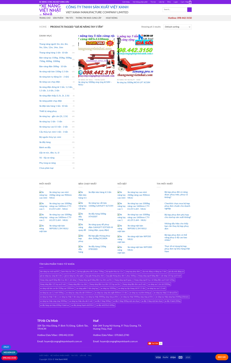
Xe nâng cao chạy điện (49, 82)
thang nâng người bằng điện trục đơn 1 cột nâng (58, 280)
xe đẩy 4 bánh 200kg (172, 301)
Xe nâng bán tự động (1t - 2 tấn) (54, 77)
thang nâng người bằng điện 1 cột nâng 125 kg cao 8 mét (159, 276)
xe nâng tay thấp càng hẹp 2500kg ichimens (172, 297)
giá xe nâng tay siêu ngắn (74, 276)
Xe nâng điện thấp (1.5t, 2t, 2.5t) (54, 96)
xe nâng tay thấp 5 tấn (48, 297)
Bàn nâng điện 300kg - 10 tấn (53, 66)
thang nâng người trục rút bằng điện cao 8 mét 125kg (154, 280)
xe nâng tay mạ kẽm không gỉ (140, 293)
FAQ (169, 2)
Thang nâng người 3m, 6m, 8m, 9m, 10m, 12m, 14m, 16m (53, 46)
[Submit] (189, 9)
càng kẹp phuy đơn (133, 271)
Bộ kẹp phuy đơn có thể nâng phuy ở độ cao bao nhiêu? (176, 237)
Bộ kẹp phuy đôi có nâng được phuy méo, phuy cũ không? (176, 194)
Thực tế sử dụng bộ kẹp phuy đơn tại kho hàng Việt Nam (177, 248)
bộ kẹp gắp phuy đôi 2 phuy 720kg (91, 271)
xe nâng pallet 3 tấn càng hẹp (87, 288)
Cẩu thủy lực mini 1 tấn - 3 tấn (53, 132)
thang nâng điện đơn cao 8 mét (134, 284)
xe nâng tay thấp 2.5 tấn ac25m (165, 293)
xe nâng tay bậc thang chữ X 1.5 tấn (131, 288)
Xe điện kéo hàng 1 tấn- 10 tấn (53, 106)
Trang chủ (45, 18)
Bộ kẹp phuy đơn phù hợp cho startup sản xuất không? (178, 216)
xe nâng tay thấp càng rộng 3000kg (53, 301)
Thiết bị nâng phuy (48, 111)
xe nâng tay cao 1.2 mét (156, 288)
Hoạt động (112, 18)
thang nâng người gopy (123, 280)
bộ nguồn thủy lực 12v (114, 271)
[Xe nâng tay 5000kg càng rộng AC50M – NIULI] (96, 55)
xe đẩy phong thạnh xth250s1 (82, 305)
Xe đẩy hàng (45, 142)
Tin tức (153, 2)
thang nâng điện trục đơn (77, 284)
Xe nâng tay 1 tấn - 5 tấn (50, 122)
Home (43, 27)
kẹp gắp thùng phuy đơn (95, 276)
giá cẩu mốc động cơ (176, 271)
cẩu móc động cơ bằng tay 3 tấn (154, 271)
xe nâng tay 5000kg (108, 288)
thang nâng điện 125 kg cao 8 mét (53, 284)
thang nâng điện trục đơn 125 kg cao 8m (105, 284)
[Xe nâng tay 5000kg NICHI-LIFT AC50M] (135, 55)
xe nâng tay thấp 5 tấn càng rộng (71, 297)
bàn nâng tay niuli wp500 (49, 271)
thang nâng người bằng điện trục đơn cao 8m (95, 280)
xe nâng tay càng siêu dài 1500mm (79, 293)
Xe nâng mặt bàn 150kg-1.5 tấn (53, 72)
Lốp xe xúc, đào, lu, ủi (49, 153)
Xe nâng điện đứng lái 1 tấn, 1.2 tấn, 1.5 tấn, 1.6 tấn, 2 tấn (56, 89)
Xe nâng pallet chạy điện (50, 101)
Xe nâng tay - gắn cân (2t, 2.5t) (53, 116)
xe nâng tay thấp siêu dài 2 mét (81, 301)
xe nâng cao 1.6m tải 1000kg (159, 284)
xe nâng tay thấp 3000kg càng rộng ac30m (102, 297)
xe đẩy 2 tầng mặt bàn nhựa (152, 301)
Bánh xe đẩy (45, 147)
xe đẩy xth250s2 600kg (105, 305)
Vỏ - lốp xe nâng (46, 158)
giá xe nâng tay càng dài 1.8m (51, 276)
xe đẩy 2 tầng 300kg (103, 301)
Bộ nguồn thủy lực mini (50, 137)
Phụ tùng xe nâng (47, 163)
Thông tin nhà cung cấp (88, 18)
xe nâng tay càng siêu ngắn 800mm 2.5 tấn (111, 293)
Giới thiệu (126, 2)
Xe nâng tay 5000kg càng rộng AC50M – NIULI (95, 83)
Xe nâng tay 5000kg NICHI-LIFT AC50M (133, 83)
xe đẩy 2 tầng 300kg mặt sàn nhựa (126, 301)
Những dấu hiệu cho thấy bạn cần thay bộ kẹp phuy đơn (177, 226)
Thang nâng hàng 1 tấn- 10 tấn (53, 53)
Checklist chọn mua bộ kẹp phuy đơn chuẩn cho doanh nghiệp (177, 206)
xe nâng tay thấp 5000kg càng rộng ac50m (137, 297)
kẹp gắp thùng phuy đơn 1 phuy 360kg (121, 276)
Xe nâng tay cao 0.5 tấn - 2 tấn (53, 127)
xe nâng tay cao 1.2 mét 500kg (51, 293)
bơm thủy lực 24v (68, 271)
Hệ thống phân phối (140, 2)
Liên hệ (161, 2)
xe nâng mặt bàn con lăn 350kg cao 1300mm (57, 288)
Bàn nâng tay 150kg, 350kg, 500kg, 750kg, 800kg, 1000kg (55, 59)
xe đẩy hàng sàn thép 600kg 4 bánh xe (54, 305)
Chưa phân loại (46, 168)
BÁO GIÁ (222, 357)
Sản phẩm (58, 18)
